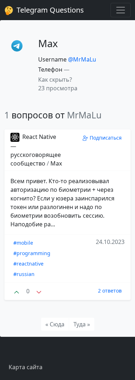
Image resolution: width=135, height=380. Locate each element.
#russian (24, 274)
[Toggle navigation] (121, 10)
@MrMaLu (82, 59)
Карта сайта (25, 367)
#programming (31, 253)
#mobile (23, 242)
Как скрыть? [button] (55, 79)
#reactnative (28, 263)
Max (56, 163)
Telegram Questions (49, 10)
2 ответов (110, 290)
